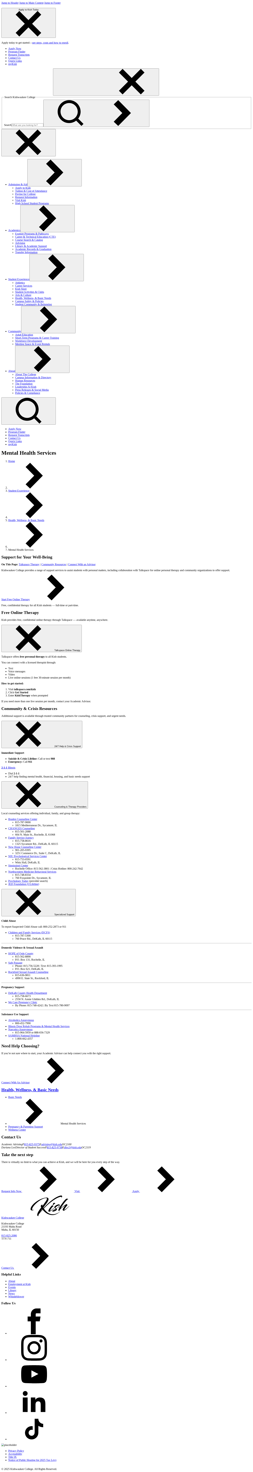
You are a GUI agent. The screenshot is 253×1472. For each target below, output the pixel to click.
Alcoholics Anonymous (21, 1020)
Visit (77, 1191)
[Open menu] (106, 82)
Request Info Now (11, 1191)
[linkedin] (34, 1412)
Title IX (12, 1457)
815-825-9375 (32, 1144)
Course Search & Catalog (29, 239)
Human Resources (25, 380)
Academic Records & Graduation (33, 249)
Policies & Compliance (27, 392)
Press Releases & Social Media (32, 389)
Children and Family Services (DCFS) (29, 932)
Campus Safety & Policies (29, 301)
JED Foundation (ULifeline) (23, 884)
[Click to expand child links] (54, 172)
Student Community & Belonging (33, 304)
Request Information (26, 197)
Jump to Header (10, 2)
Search (8, 125)
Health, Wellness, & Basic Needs (33, 298)
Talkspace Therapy (29, 564)
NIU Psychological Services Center (27, 856)
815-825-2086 (9, 1235)
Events (12, 1287)
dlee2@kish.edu (72, 1147)
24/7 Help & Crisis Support (67, 746)
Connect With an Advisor (82, 564)
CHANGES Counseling (21, 828)
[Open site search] (28, 411)
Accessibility (15, 1453)
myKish (12, 64)
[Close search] (28, 142)
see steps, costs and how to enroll (50, 42)
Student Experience (18, 279)
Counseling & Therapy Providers (70, 806)
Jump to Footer (52, 2)
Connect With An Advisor (15, 1082)
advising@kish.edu (51, 1144)
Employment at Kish (19, 1284)
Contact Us (14, 57)
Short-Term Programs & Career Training (37, 337)
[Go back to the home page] (27, 93)
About (11, 371)
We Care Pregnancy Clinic (22, 1002)
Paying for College (25, 194)
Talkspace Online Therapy (67, 650)
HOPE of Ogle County (20, 953)
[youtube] (34, 1386)
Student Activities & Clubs (29, 291)
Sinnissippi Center (18, 865)
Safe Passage (15, 962)
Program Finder (16, 51)
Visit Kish (20, 200)
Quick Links (15, 60)
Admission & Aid (17, 184)
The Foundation (24, 383)
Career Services (23, 285)
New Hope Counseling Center (24, 847)
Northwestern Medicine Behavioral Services (32, 871)
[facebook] (34, 1333)
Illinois (8, 767)
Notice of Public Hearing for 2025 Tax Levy (32, 1460)
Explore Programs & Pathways (32, 233)
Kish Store (21, 288)
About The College (25, 374)
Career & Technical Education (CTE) (35, 236)
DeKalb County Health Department (27, 993)
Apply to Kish (23, 187)
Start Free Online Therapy (15, 599)
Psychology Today (18, 881)
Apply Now (14, 48)
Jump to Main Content (31, 2)
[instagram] (34, 1359)
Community (14, 331)
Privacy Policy (16, 1450)
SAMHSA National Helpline (24, 1035)
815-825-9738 (54, 1147)
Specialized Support (64, 914)
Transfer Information (26, 252)
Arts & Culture (23, 295)
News (11, 1293)
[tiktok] (34, 1439)
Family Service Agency (21, 837)
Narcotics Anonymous (20, 1029)
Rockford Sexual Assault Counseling (28, 972)
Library (12, 1290)
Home (11, 461)
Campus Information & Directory (33, 377)
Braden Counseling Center (22, 819)
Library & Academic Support (31, 246)
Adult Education (24, 334)
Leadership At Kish (25, 386)
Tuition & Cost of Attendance (31, 190)
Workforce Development (28, 340)
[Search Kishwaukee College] (96, 113)
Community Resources (53, 564)
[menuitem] (130, 48)
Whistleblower (16, 1296)
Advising (20, 243)
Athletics (20, 282)
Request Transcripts (19, 54)
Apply (136, 1191)
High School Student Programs (32, 203)
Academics (14, 230)
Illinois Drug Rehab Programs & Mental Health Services (39, 1026)
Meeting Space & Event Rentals (32, 344)
